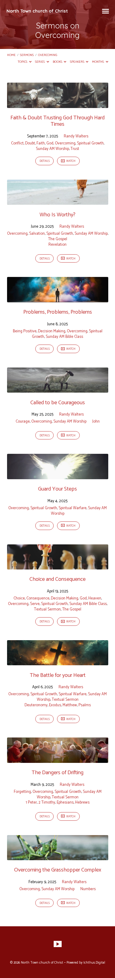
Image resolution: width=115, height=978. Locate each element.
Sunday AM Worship (52, 149)
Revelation (57, 244)
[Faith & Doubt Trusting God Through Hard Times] (57, 104)
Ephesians (65, 802)
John (96, 421)
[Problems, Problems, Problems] (57, 299)
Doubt (30, 143)
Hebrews (82, 802)
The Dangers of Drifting (57, 772)
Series (40, 62)
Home (11, 55)
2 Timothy (46, 802)
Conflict (17, 143)
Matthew (70, 705)
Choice (19, 598)
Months (98, 62)
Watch (70, 161)
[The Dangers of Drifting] (57, 759)
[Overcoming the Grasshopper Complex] (57, 856)
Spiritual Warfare (72, 508)
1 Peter (31, 802)
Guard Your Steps (57, 489)
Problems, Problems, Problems (57, 312)
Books (58, 62)
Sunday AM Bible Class (64, 337)
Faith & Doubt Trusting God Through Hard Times (57, 121)
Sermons (27, 55)
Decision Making (51, 331)
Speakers (77, 62)
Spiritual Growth (90, 143)
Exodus (55, 705)
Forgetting (22, 792)
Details (45, 161)
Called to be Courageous (57, 402)
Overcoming (47, 55)
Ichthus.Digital (94, 962)
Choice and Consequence (57, 579)
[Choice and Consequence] (57, 566)
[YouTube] (58, 944)
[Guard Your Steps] (57, 475)
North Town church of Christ (37, 11)
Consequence (37, 598)
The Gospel (57, 239)
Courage (23, 421)
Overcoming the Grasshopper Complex (57, 870)
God (49, 143)
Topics (23, 62)
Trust (75, 149)
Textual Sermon (47, 609)
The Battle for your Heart (58, 675)
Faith (40, 143)
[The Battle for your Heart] (57, 662)
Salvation (37, 233)
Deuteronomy (36, 705)
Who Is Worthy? (57, 214)
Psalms (85, 705)
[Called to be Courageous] (57, 389)
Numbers (88, 889)
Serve (35, 604)
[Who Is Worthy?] (57, 201)
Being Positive (24, 331)
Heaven (94, 598)
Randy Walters (76, 136)
